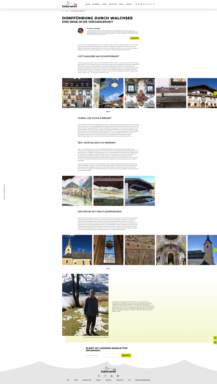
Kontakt (98, 380)
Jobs (68, 380)
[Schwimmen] (144, 4)
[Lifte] (141, 4)
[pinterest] (118, 376)
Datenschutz (119, 380)
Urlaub (87, 4)
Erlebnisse (96, 4)
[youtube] (112, 376)
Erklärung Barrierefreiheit (142, 380)
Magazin (129, 4)
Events (121, 4)
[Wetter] (136, 4)
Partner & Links (87, 380)
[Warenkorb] (149, 4)
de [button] (153, 4)
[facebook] (105, 376)
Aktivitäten (113, 4)
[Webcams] (139, 4)
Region (104, 4)
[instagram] (99, 376)
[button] (151, 4)
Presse (76, 380)
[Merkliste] (146, 4)
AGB (129, 380)
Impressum (108, 380)
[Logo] (69, 4)
